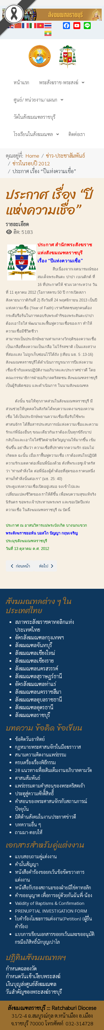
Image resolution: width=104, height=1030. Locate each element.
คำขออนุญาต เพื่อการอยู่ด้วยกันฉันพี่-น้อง (53, 895)
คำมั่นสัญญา (26, 864)
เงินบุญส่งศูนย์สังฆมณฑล (31, 984)
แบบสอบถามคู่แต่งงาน (36, 856)
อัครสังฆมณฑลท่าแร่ (35, 684)
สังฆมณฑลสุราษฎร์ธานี (38, 676)
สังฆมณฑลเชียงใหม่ (35, 652)
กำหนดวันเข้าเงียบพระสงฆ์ (33, 976)
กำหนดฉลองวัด (21, 968)
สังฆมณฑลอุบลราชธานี (38, 699)
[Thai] (48, 24)
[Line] (87, 25)
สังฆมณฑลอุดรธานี (34, 707)
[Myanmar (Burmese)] (48, 32)
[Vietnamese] (40, 24)
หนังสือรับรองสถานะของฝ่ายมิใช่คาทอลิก (53, 887)
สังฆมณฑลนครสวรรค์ (36, 668)
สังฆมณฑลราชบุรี (32, 715)
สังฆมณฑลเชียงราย (34, 660)
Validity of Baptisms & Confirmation (49, 903)
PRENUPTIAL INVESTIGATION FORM (51, 911)
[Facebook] (66, 25)
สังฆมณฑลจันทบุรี (33, 645)
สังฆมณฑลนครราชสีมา (38, 691)
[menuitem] (21, 82)
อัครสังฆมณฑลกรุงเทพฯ (39, 637)
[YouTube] (76, 25)
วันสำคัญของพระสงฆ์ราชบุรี (34, 991)
